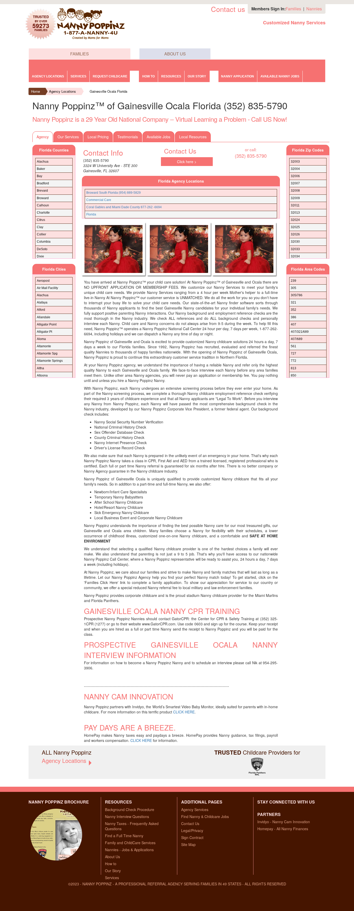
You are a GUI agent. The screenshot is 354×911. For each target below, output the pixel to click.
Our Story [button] (197, 76)
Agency (43, 136)
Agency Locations (48, 76)
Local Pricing (98, 136)
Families (293, 9)
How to (148, 76)
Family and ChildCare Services (130, 842)
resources (171, 76)
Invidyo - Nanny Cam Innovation (283, 821)
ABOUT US (175, 54)
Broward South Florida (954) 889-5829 (113, 192)
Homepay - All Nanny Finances (282, 828)
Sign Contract (192, 837)
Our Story (113, 870)
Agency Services (194, 809)
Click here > (186, 161)
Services (112, 877)
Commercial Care (98, 200)
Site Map (188, 844)
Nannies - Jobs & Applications (129, 849)
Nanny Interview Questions (127, 816)
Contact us (228, 9)
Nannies (314, 9)
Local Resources (193, 136)
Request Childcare (110, 76)
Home (35, 91)
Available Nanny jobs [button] (279, 76)
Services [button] (78, 76)
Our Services (68, 136)
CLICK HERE (184, 711)
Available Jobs (158, 136)
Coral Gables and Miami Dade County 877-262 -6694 (124, 207)
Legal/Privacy (192, 830)
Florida (91, 214)
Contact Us (190, 823)
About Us (112, 856)
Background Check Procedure (129, 809)
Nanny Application (237, 76)
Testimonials (127, 136)
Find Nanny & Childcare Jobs (205, 816)
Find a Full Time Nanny (124, 835)
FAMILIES (79, 54)
